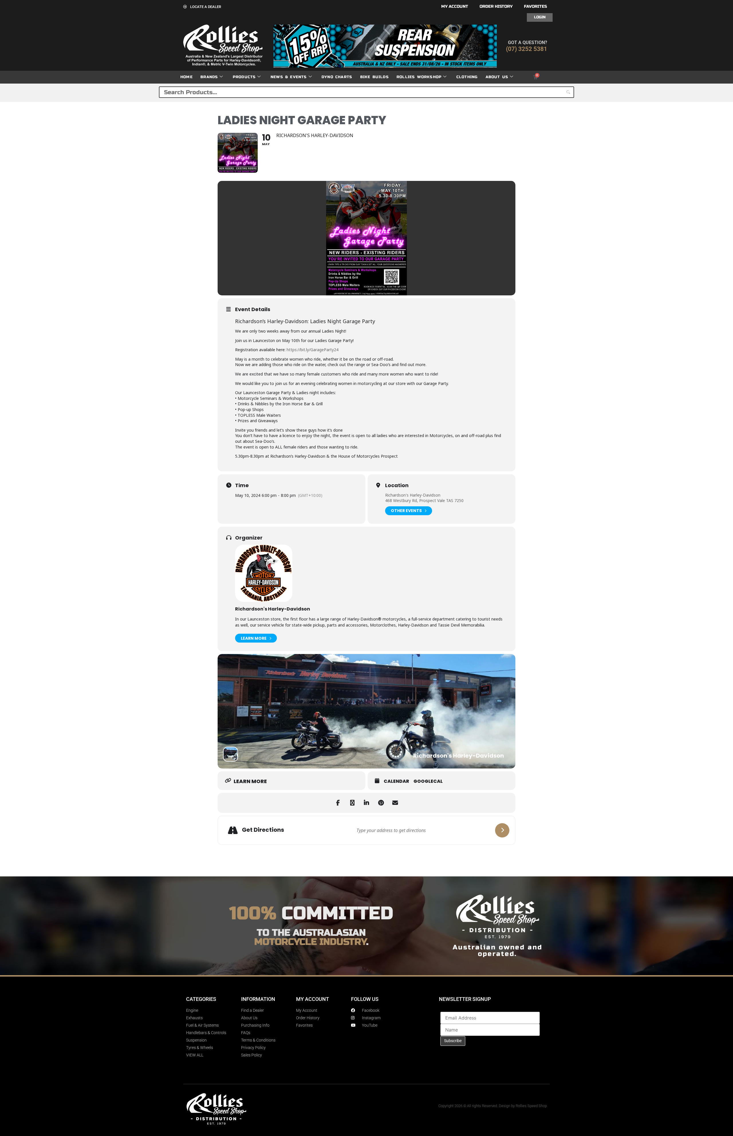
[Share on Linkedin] (366, 803)
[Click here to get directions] (502, 830)
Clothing (467, 77)
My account (454, 6)
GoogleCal (428, 781)
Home (186, 77)
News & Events (289, 77)
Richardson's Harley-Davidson (412, 495)
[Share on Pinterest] (381, 803)
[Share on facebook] (338, 803)
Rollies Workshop (419, 77)
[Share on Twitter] (352, 803)
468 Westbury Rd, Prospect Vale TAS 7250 (424, 500)
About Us (497, 77)
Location (397, 485)
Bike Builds (374, 77)
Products (244, 77)
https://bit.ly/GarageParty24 (312, 349)
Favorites (535, 6)
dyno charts (337, 77)
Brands (209, 77)
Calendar (396, 781)
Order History (496, 6)
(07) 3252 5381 (526, 49)
